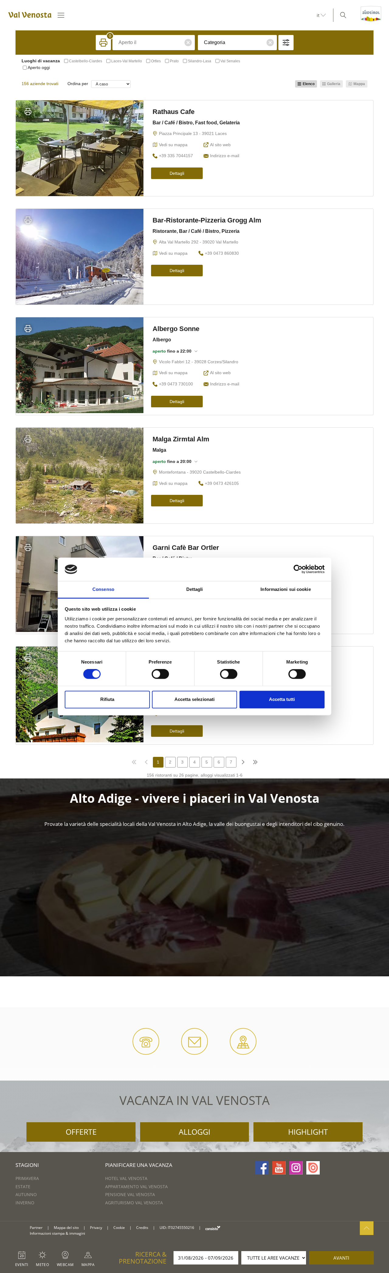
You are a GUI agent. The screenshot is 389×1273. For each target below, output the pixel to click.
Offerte (81, 1131)
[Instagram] (296, 1168)
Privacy (96, 1227)
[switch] (160, 674)
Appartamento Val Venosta (136, 1186)
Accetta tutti (282, 699)
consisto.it (212, 1228)
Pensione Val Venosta (130, 1194)
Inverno (24, 1203)
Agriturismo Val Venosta (134, 1203)
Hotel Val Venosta (126, 1178)
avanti (341, 1258)
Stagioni (27, 1164)
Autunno (26, 1194)
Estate (22, 1186)
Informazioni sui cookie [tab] (285, 589)
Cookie (119, 1227)
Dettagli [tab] (194, 589)
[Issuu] (313, 1168)
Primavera (27, 1178)
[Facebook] (262, 1168)
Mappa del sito (66, 1227)
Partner (36, 1227)
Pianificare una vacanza (138, 1164)
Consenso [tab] (103, 589)
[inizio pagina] (367, 1228)
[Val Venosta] (29, 15)
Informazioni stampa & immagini (57, 1233)
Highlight (308, 1131)
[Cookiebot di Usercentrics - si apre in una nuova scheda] (298, 569)
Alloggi (194, 1131)
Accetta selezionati (194, 699)
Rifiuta (107, 699)
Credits (142, 1227)
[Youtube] (279, 1168)
